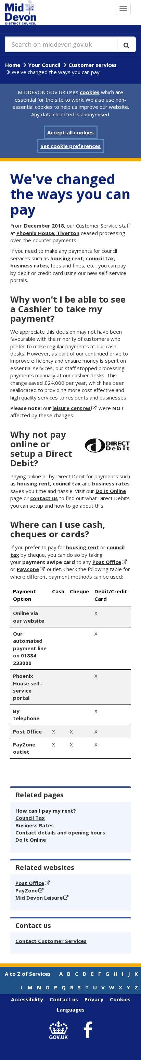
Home (12, 64)
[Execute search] (126, 44)
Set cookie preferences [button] (70, 146)
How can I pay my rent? (45, 810)
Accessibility (27, 999)
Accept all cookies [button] (70, 132)
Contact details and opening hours (60, 832)
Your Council (44, 64)
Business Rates (34, 825)
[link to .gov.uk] (60, 1030)
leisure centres (71, 408)
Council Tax (30, 817)
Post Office (106, 561)
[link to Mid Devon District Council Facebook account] (88, 1030)
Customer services (92, 64)
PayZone (28, 569)
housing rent (66, 258)
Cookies (120, 999)
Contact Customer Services (51, 941)
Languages (71, 1009)
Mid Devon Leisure (39, 897)
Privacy (94, 999)
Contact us (64, 999)
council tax (100, 258)
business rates (29, 265)
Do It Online (110, 491)
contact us (44, 498)
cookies (90, 92)
